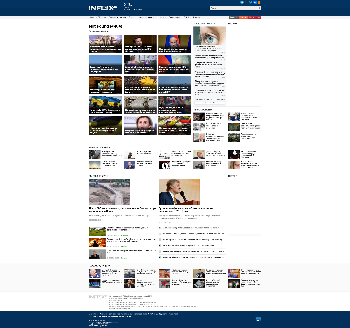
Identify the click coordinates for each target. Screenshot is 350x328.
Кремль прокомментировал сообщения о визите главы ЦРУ (145, 283)
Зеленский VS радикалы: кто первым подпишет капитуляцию (251, 126)
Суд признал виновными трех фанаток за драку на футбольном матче (208, 65)
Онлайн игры (153, 314)
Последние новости (204, 23)
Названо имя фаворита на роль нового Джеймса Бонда (181, 163)
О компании (94, 314)
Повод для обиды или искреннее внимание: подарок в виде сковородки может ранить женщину (194, 257)
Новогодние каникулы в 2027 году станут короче (112, 281)
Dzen (246, 2)
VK (255, 2)
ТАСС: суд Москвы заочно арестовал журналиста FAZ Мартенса (248, 154)
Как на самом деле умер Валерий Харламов (214, 126)
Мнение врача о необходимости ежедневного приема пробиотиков (209, 56)
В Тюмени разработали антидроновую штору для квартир (181, 153)
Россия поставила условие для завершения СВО (248, 136)
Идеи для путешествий (168, 314)
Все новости (210, 103)
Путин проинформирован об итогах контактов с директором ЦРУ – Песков (187, 210)
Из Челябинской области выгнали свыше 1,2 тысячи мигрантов (213, 283)
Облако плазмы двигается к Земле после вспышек (109, 163)
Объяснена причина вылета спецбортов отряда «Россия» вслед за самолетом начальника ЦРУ (209, 83)
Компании (124, 247)
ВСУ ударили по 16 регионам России (144, 152)
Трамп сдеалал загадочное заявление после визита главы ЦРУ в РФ (250, 116)
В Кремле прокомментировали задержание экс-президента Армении (215, 137)
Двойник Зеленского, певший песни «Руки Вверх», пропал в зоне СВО (250, 283)
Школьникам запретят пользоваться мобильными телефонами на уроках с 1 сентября (194, 228)
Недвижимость (126, 235)
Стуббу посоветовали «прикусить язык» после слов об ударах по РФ (251, 272)
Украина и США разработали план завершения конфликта (112, 153)
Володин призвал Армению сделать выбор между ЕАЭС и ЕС (131, 251)
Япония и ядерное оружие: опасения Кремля (144, 163)
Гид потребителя (140, 314)
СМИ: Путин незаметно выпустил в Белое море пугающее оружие (146, 272)
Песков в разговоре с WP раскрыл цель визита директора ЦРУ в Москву (192, 240)
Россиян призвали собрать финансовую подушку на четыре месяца (215, 116)
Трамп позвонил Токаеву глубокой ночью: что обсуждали (215, 153)
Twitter (250, 2)
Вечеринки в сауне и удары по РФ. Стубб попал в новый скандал (216, 272)
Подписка (112, 314)
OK (259, 2)
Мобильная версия (124, 314)
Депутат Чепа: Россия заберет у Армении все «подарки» (181, 282)
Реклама (103, 314)
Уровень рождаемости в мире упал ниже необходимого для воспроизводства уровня (194, 251)
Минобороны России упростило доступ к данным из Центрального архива (193, 234)
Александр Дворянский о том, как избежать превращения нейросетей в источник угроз (210, 74)
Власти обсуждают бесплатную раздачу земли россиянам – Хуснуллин (127, 229)
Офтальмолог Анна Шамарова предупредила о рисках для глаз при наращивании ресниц (208, 48)
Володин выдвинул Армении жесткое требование (214, 163)
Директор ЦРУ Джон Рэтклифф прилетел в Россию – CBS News (188, 245)
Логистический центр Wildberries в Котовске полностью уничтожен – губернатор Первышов (131, 240)
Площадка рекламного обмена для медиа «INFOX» (110, 316)
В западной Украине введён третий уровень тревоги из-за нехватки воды (209, 92)
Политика (124, 258)
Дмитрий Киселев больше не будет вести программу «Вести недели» (111, 273)
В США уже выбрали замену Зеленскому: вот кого (179, 272)
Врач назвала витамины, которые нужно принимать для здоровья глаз (250, 164)
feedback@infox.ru (100, 326)
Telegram (242, 2)
